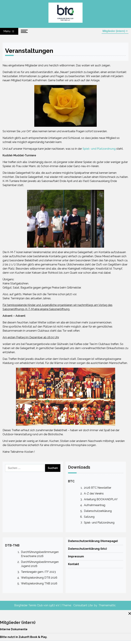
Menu (7, 31)
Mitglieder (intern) (114, 31)
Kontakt (73, 564)
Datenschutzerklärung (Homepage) (93, 541)
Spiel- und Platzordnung (99, 148)
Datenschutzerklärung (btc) (87, 548)
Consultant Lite (83, 605)
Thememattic (107, 605)
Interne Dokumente (13, 629)
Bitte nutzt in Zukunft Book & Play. (23, 637)
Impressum (76, 556)
